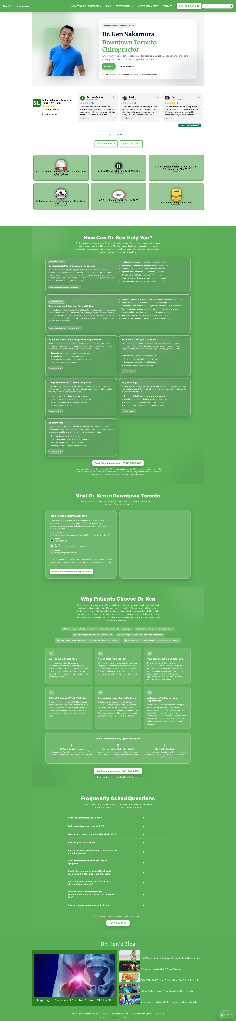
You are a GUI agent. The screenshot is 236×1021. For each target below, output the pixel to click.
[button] (203, 108)
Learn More (108, 66)
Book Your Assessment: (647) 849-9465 (118, 771)
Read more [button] (84, 118)
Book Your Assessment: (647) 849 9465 (118, 463)
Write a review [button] (51, 114)
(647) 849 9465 (118, 923)
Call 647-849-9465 (126, 66)
